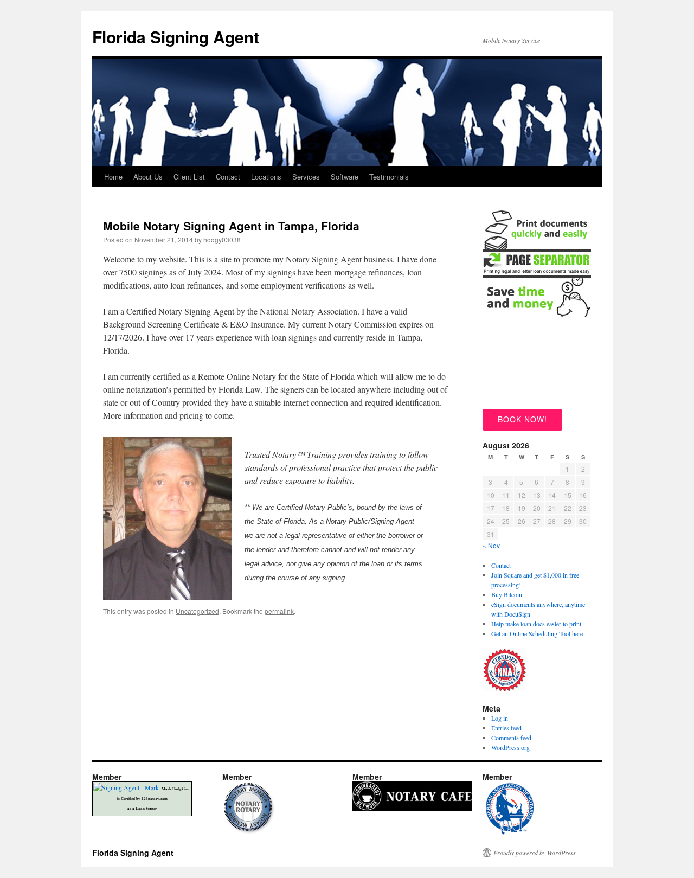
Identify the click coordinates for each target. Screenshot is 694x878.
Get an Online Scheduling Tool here (537, 633)
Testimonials (389, 176)
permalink (279, 611)
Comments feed (511, 737)
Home (113, 176)
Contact (228, 176)
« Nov (491, 545)
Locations (266, 176)
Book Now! (522, 419)
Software (344, 176)
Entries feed (506, 727)
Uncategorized (197, 611)
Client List (189, 176)
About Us (148, 176)
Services (306, 176)
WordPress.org (510, 747)
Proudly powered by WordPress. (535, 852)
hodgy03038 (222, 239)
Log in (499, 718)
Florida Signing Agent (175, 36)
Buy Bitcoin (506, 594)
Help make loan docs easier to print (536, 623)
